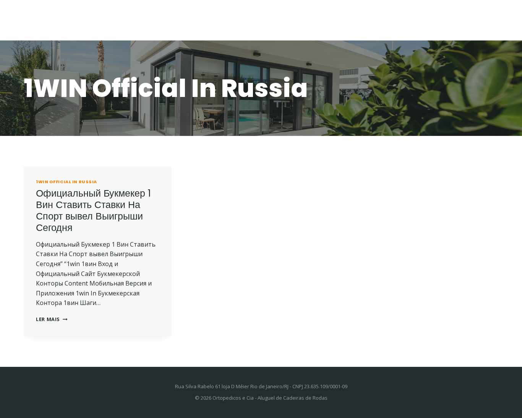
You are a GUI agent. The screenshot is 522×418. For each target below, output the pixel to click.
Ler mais (51, 319)
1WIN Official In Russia (66, 182)
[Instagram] (492, 20)
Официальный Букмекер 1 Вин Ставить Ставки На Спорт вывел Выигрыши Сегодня (93, 210)
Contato (444, 20)
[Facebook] (481, 20)
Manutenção (290, 20)
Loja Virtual (346, 20)
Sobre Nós (397, 20)
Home (191, 20)
